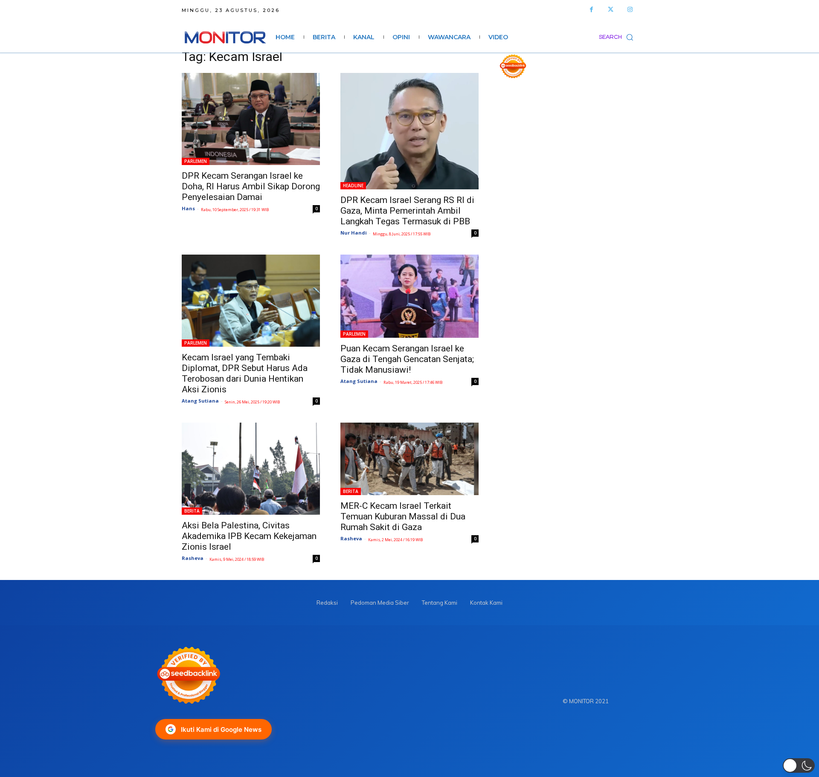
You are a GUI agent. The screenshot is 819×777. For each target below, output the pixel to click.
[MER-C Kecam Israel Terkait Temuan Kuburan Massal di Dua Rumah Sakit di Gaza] (409, 459)
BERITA (192, 511)
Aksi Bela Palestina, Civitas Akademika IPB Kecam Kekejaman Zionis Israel (249, 536)
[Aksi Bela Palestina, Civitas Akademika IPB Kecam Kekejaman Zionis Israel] (251, 469)
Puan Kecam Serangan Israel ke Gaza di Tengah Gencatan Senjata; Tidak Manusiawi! (407, 359)
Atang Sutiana (200, 400)
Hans (188, 208)
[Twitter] (610, 9)
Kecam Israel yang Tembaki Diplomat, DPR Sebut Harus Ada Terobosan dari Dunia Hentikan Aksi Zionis (245, 373)
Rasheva (192, 558)
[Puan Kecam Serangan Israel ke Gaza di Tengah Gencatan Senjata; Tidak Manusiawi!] (409, 296)
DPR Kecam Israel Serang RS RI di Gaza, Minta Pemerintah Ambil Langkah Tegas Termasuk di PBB (407, 210)
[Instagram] (629, 9)
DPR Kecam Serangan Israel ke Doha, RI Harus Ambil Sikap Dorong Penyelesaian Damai (251, 186)
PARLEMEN (195, 161)
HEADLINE (353, 185)
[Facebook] (591, 9)
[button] (618, 37)
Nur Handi (353, 232)
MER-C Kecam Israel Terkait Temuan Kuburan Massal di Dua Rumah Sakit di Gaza (402, 516)
